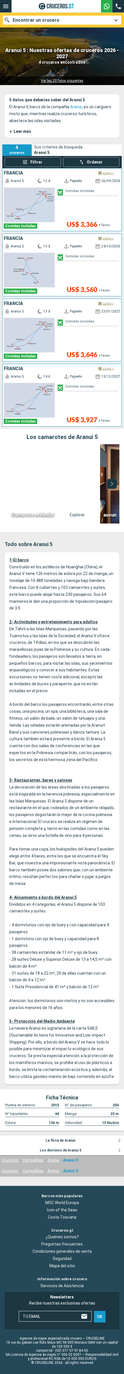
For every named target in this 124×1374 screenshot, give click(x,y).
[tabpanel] (62, 483)
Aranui (76, 106)
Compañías (33, 1160)
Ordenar (95, 162)
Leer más (20, 131)
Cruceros (9, 1160)
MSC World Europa (62, 1202)
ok (99, 1316)
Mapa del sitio (62, 1266)
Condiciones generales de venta (62, 1251)
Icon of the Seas (62, 1210)
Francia (13, 173)
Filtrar (36, 162)
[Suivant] (112, 484)
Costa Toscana (62, 1217)
